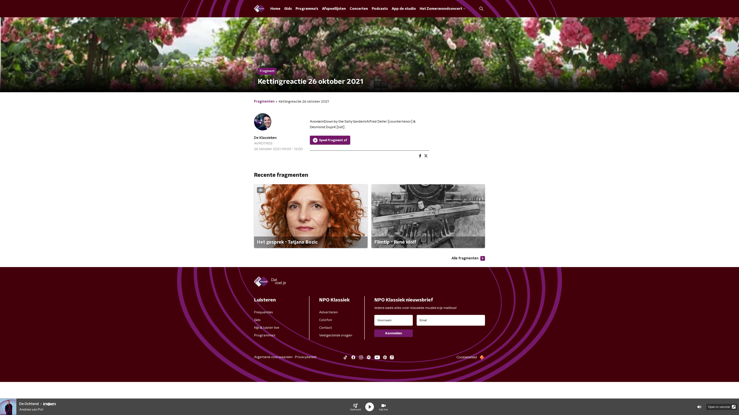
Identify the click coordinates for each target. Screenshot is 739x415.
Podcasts (380, 9)
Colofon (325, 320)
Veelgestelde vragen (335, 335)
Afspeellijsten (334, 9)
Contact (325, 328)
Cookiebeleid (466, 357)
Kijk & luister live (266, 328)
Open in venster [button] (719, 406)
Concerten (359, 9)
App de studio (404, 9)
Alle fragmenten (464, 258)
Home (275, 9)
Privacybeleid (305, 357)
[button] (355, 407)
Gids (288, 9)
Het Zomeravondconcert (441, 9)
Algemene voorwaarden (273, 357)
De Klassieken (265, 138)
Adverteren (328, 312)
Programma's (307, 9)
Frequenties (263, 312)
